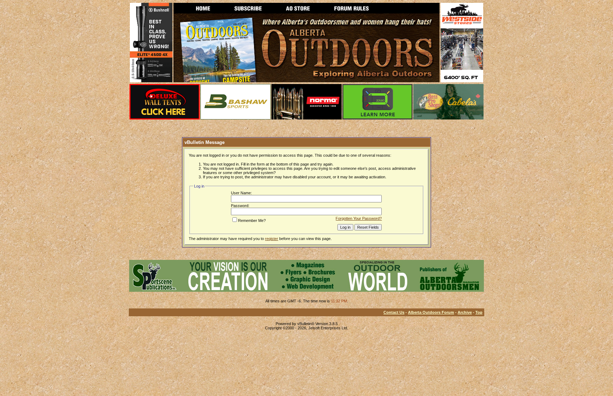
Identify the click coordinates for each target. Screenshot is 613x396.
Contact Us (393, 312)
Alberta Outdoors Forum (431, 312)
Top (478, 312)
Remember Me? (252, 220)
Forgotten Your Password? (359, 218)
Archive (465, 312)
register (271, 238)
